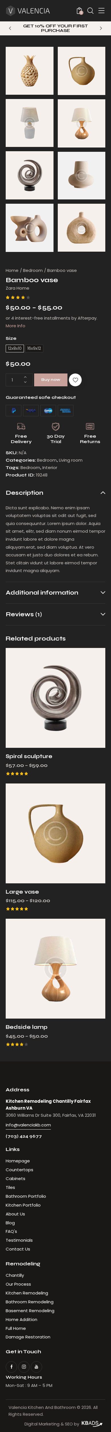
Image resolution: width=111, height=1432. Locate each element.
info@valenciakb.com (28, 1125)
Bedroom (33, 270)
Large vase (22, 891)
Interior (49, 467)
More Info (15, 326)
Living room (71, 460)
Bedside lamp (27, 1027)
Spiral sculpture (29, 756)
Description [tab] (24, 492)
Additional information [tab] (42, 592)
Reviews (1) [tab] (24, 614)
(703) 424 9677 (24, 1136)
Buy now (50, 379)
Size (11, 338)
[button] (10, 28)
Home (12, 270)
